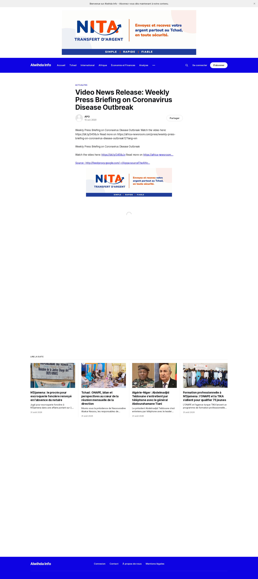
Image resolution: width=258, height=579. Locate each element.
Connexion (99, 563)
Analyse (143, 65)
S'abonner (218, 65)
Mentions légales (155, 563)
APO (87, 116)
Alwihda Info (40, 65)
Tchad (72, 65)
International (88, 65)
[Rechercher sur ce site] (186, 65)
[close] (254, 3)
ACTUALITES (81, 85)
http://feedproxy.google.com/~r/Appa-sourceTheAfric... (118, 162)
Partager (174, 118)
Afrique (103, 65)
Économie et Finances (123, 65)
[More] (153, 65)
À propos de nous (132, 563)
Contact (114, 563)
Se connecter (199, 65)
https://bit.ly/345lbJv (113, 154)
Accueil (61, 65)
